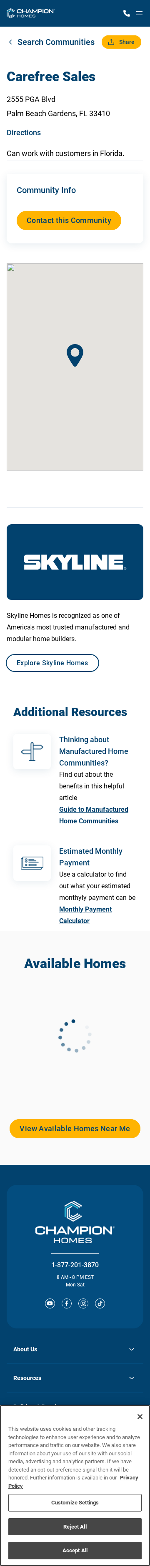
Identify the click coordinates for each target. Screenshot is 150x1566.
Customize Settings (75, 1502)
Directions (24, 132)
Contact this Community (69, 220)
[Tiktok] (100, 1303)
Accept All (75, 1550)
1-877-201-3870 (75, 1265)
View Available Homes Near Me (75, 1128)
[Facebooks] (67, 1303)
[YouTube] (50, 1303)
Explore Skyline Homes (52, 663)
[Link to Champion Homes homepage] (31, 13)
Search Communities (56, 42)
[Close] (140, 1416)
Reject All (74, 1527)
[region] (75, 1485)
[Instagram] (83, 1303)
